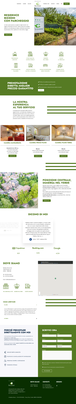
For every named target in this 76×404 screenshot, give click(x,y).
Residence (19, 3)
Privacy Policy (46, 364)
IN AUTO (6, 304)
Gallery (29, 3)
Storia (58, 3)
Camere (24, 3)
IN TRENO (6, 318)
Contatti (53, 3)
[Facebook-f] (56, 385)
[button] (20, 305)
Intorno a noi (46, 3)
